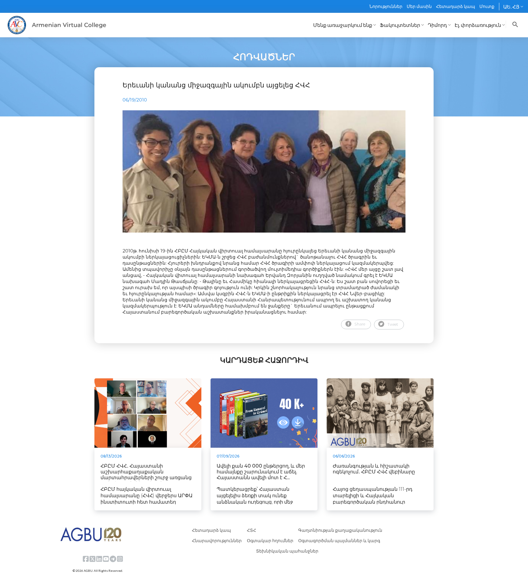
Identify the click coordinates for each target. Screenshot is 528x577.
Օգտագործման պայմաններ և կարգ (339, 540)
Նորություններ (385, 6)
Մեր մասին (419, 6)
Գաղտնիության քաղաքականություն (340, 530)
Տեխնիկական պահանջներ (287, 550)
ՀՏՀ (251, 530)
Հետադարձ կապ (455, 6)
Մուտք (486, 6)
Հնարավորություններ (217, 540)
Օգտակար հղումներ (270, 540)
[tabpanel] (264, 171)
